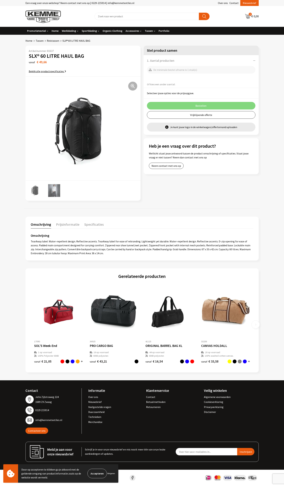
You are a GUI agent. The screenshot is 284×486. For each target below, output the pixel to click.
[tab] (41, 225)
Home (55, 30)
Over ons (223, 3)
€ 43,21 (98, 361)
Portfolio (164, 30)
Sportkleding (89, 30)
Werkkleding (69, 30)
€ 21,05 (42, 361)
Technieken (94, 416)
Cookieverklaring (213, 402)
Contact (234, 3)
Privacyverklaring (214, 407)
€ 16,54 (154, 361)
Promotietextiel (36, 30)
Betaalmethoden (156, 402)
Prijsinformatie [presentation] (67, 224)
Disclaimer (210, 412)
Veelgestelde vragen (99, 407)
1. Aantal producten (160, 60)
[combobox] (147, 16)
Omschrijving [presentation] (41, 224)
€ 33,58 (209, 361)
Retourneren (153, 407)
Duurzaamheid (96, 412)
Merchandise (95, 422)
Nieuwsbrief (249, 3)
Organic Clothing (112, 30)
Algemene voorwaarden (217, 397)
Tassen (149, 30)
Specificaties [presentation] (94, 224)
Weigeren (111, 473)
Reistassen (53, 40)
